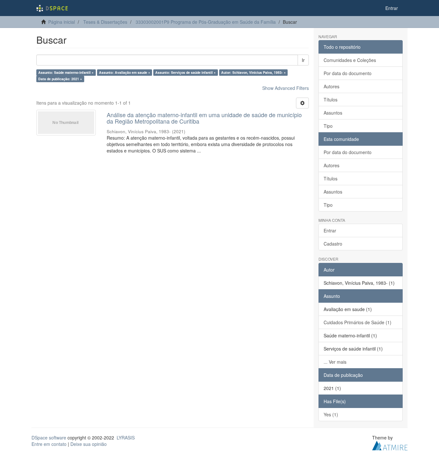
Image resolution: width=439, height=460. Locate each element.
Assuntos (333, 112)
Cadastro (333, 243)
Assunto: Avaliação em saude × (124, 72)
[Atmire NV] (390, 444)
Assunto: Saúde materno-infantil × (66, 72)
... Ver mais (335, 362)
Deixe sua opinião (88, 444)
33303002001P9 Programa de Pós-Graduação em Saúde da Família (206, 22)
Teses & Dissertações (105, 22)
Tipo (328, 126)
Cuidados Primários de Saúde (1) (357, 322)
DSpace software (48, 437)
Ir (303, 60)
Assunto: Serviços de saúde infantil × (185, 72)
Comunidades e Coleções (350, 60)
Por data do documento (348, 73)
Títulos (330, 99)
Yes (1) (331, 414)
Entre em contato (49, 444)
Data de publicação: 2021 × (60, 78)
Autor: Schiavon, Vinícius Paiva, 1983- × (253, 72)
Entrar (330, 230)
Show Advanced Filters (285, 88)
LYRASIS (126, 437)
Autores (331, 86)
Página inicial (61, 22)
